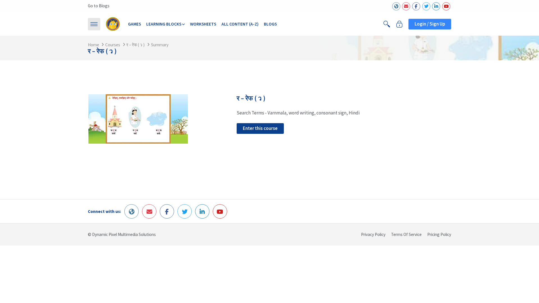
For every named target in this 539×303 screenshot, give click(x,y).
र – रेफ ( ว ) (135, 44)
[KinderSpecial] (113, 24)
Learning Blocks (163, 24)
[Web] (396, 6)
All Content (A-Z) (240, 24)
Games (134, 24)
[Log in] (399, 24)
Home (93, 44)
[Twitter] (426, 6)
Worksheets (203, 24)
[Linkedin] (436, 6)
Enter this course (260, 128)
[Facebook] (416, 6)
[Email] (406, 6)
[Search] (386, 24)
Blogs (270, 24)
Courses (112, 44)
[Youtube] (446, 6)
